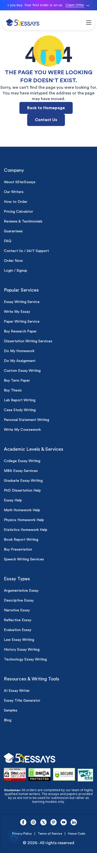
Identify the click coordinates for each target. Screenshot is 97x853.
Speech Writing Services (24, 559)
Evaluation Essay (17, 630)
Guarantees (13, 231)
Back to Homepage (46, 108)
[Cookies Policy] (14, 838)
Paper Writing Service (22, 321)
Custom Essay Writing (22, 371)
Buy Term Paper (17, 380)
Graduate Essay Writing (23, 481)
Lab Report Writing (19, 400)
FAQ (7, 241)
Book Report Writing (21, 540)
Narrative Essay (17, 610)
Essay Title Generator (22, 700)
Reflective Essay (17, 620)
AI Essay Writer (17, 691)
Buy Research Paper (20, 331)
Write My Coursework (22, 430)
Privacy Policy (22, 833)
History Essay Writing (22, 649)
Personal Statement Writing (26, 420)
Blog (7, 720)
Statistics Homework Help (25, 530)
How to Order (15, 202)
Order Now (13, 261)
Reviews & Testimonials (23, 221)
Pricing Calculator (18, 211)
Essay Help (13, 500)
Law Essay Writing (19, 640)
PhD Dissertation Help (22, 490)
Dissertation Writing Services (28, 341)
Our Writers (14, 192)
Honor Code (76, 833)
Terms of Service (50, 833)
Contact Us (46, 120)
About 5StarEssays (19, 182)
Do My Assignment (19, 361)
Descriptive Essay (19, 600)
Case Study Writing (20, 410)
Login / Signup (15, 270)
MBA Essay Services (21, 471)
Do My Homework (19, 351)
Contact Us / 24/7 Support (26, 251)
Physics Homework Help (24, 520)
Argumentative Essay (21, 590)
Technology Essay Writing (25, 659)
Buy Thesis (13, 390)
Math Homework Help (22, 510)
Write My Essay (17, 312)
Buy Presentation (18, 549)
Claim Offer (73, 5)
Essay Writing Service (22, 302)
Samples (10, 710)
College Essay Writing (22, 461)
